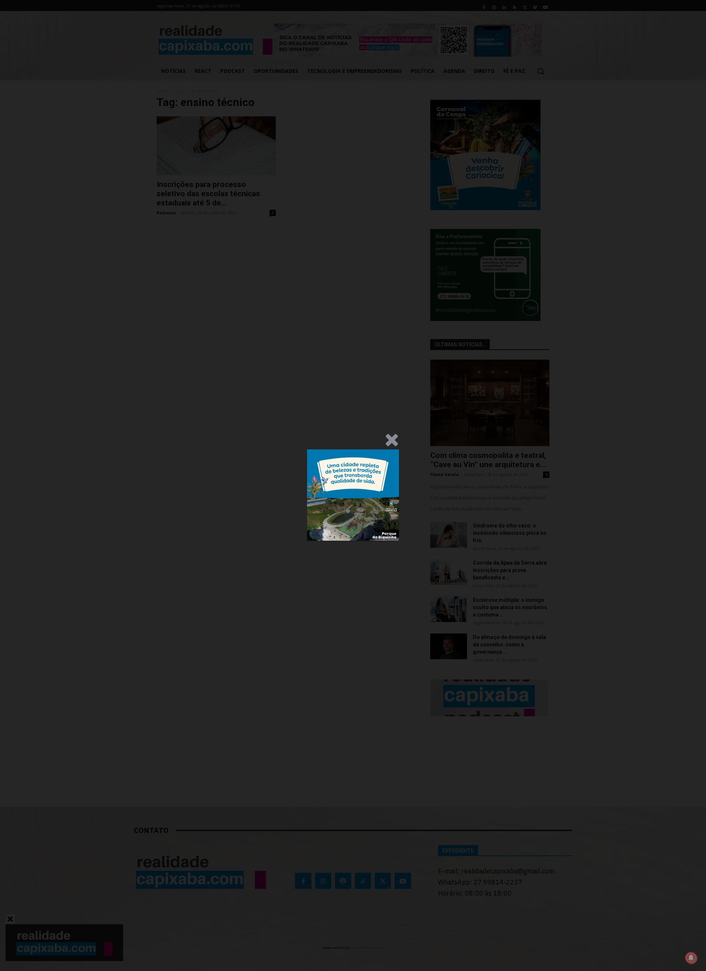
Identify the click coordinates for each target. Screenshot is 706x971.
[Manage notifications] (691, 958)
